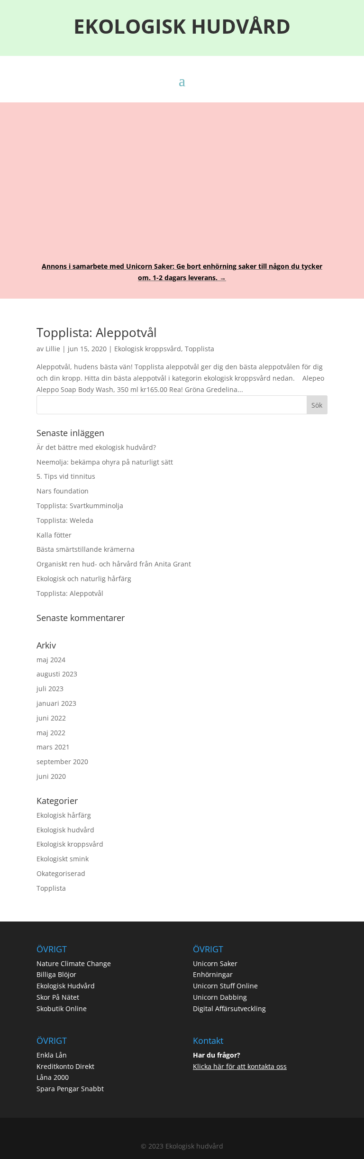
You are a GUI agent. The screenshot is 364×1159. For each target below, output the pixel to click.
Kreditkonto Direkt (65, 1066)
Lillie (53, 348)
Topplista (199, 348)
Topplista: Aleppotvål (96, 332)
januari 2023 (56, 703)
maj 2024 (50, 659)
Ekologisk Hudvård (65, 985)
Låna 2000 (52, 1077)
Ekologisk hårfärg (63, 815)
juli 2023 (50, 688)
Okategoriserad (60, 873)
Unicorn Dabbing (220, 997)
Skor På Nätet (57, 997)
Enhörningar (213, 974)
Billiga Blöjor (56, 974)
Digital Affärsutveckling (229, 1008)
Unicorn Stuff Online (225, 985)
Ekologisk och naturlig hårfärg (83, 578)
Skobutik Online (61, 1008)
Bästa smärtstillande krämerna (85, 549)
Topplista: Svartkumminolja (79, 505)
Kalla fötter (54, 534)
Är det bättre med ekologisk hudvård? (96, 447)
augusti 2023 (56, 673)
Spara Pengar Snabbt (70, 1088)
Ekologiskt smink (62, 858)
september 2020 (62, 761)
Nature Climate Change (73, 963)
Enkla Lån (51, 1054)
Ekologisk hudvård (65, 829)
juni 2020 (51, 776)
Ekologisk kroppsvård (147, 348)
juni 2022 (51, 717)
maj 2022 (50, 732)
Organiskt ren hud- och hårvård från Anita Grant (113, 563)
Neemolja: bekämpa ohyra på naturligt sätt (104, 461)
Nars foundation (62, 490)
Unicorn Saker (215, 963)
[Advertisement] (182, 175)
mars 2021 (53, 746)
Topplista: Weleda (64, 520)
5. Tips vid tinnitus (65, 476)
